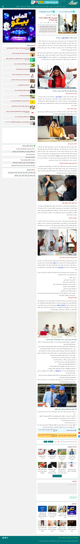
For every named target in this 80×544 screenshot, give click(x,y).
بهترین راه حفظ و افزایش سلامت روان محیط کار (48, 19)
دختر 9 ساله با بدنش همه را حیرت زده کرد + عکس (46, 430)
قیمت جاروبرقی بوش (12, 172)
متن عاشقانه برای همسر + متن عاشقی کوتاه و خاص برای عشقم (24, 151)
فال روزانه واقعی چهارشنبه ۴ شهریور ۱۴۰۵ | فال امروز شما (42, 514)
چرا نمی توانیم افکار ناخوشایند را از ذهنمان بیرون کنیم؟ (52, 471)
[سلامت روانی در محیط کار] (57, 395)
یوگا (57, 156)
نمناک (64, 6)
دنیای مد (37, 6)
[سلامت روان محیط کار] (57, 75)
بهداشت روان (58, 96)
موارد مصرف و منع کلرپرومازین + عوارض (72, 470)
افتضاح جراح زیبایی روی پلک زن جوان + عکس (52, 529)
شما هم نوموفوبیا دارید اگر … (42, 457)
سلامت (32, 6)
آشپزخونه (28, 6)
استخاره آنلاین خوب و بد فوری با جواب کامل (66, 435)
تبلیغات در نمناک (61, 537)
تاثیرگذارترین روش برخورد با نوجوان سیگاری (62, 457)
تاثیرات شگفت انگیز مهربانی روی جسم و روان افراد (42, 471)
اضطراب (58, 305)
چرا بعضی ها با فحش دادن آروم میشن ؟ (72, 457)
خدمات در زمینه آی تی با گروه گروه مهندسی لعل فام (25, 148)
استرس (54, 263)
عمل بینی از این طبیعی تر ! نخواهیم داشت (62, 515)
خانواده (47, 6)
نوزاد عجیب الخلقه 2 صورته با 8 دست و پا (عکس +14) (52, 514)
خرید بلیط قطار (17, 175)
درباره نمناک (68, 537)
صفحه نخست (75, 537)
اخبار (61, 6)
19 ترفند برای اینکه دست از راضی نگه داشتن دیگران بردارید (62, 471)
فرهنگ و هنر (56, 6)
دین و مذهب (22, 6)
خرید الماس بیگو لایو (70, 430)
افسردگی (63, 305)
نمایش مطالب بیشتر (57, 476)
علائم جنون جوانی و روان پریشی (52, 457)
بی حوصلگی (58, 371)
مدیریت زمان (61, 267)
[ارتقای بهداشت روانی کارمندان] (57, 129)
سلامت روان (65, 38)
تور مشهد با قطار (25, 175)
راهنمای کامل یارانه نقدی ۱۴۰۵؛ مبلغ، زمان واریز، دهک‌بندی (46, 435)
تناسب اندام (42, 6)
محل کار (45, 441)
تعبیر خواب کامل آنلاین (22, 172)
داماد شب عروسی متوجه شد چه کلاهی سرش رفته (62, 529)
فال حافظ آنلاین (31, 172)
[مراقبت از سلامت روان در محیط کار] (57, 188)
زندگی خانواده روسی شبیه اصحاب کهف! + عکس (72, 529)
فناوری (17, 6)
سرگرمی (51, 6)
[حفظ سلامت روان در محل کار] (57, 243)
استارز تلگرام (32, 175)
